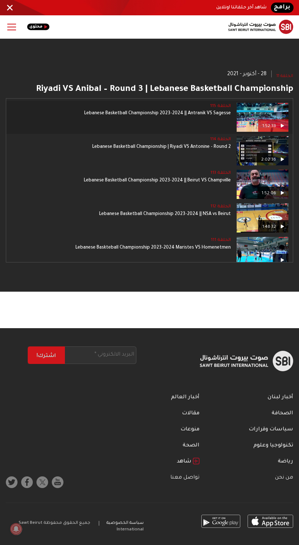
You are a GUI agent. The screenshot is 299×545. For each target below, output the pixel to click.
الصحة (191, 446)
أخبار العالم (185, 397)
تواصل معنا (184, 478)
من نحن (284, 478)
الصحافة (282, 414)
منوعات (189, 430)
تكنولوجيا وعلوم (273, 446)
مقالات (190, 414)
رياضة (285, 462)
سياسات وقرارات (271, 430)
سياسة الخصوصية (125, 523)
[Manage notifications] (16, 529)
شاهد (185, 462)
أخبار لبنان (280, 397)
